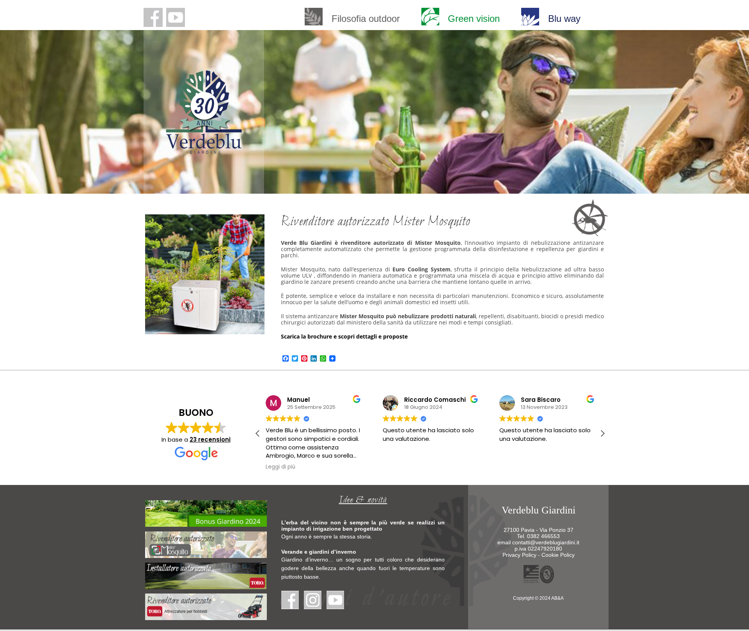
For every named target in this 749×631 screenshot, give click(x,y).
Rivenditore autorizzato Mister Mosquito (375, 222)
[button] (602, 433)
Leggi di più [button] (280, 467)
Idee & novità (363, 500)
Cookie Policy (558, 555)
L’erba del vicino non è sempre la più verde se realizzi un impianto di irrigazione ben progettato (363, 525)
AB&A (557, 598)
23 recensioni (210, 439)
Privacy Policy (519, 555)
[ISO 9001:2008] (538, 581)
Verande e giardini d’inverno (318, 552)
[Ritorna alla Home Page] (204, 149)
